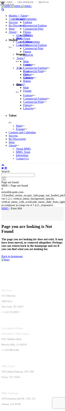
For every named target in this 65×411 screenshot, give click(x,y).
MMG (5, 208)
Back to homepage (12, 256)
